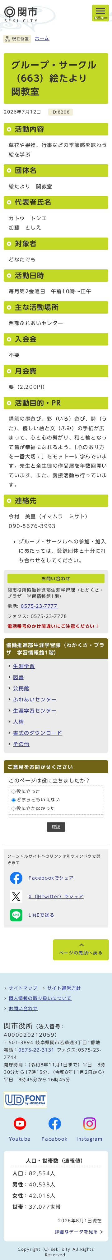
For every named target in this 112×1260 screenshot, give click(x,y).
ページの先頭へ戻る (81, 953)
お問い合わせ (23, 1008)
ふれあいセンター (35, 699)
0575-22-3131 (36, 1050)
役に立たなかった (35, 808)
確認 (56, 827)
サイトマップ (23, 988)
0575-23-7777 (39, 606)
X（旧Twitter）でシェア (56, 896)
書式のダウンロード (37, 733)
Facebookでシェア (51, 878)
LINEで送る (41, 915)
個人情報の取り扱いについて (40, 998)
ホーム (42, 38)
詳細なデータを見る (76, 1232)
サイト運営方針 (64, 988)
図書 (18, 677)
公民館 (21, 688)
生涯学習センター (35, 710)
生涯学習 (24, 666)
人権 (18, 721)
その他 (21, 744)
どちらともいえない (38, 800)
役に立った (28, 791)
